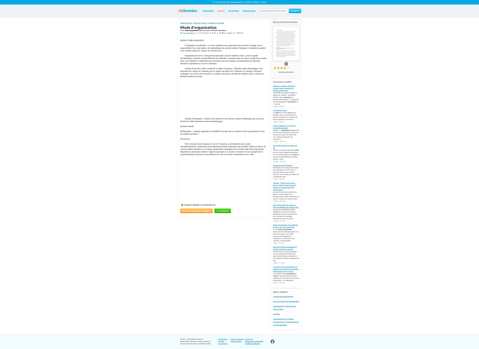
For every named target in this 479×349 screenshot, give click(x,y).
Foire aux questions (237, 339)
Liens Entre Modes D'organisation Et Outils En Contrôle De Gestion (285, 248)
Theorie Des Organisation (283, 296)
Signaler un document (286, 72)
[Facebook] (273, 343)
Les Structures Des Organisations (286, 301)
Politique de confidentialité (254, 341)
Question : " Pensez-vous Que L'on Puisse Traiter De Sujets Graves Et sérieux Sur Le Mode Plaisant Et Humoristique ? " (284, 186)
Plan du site (249, 339)
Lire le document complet (196, 210)
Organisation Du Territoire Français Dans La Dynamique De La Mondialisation (286, 322)
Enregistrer (224, 211)
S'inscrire (221, 11)
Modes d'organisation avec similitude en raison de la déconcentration (285, 226)
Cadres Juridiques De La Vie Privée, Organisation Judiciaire (284, 127)
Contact (263, 2)
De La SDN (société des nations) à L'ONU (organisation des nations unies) (285, 206)
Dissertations (208, 11)
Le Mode (276, 314)
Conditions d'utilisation (252, 344)
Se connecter (233, 11)
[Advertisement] (223, 97)
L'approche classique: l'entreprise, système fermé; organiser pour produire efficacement (284, 88)
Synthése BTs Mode (279, 110)
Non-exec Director (237, 2)
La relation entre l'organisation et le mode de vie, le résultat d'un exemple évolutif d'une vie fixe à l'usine (286, 269)
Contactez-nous (248, 11)
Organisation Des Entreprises (283, 165)
